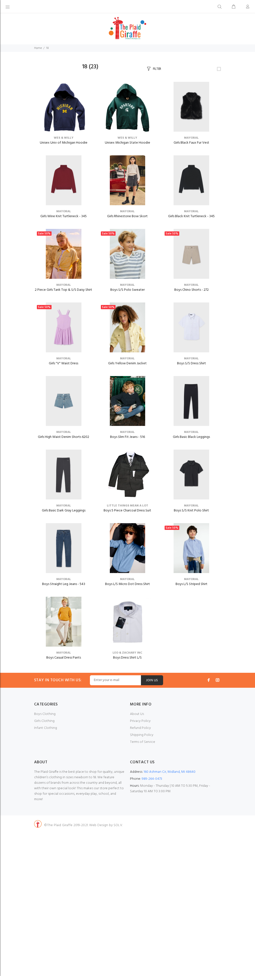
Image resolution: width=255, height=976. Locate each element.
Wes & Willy (63, 137)
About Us (137, 714)
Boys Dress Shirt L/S (127, 658)
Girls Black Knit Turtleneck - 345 (191, 216)
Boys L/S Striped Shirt (191, 584)
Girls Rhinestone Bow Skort (127, 216)
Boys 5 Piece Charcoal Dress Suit (127, 510)
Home (38, 48)
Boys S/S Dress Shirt (191, 363)
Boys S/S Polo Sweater (127, 290)
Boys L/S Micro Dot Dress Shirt (127, 584)
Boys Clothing (45, 714)
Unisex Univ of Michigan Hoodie (63, 143)
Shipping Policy (141, 735)
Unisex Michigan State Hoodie (127, 143)
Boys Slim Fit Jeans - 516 (127, 437)
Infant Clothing (45, 728)
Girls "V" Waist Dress (63, 363)
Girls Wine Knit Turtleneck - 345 (63, 216)
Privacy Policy (140, 721)
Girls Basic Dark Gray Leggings (63, 510)
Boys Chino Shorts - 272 (191, 290)
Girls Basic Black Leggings (191, 437)
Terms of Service (142, 742)
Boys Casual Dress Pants (63, 658)
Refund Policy (140, 728)
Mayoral (191, 137)
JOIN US (152, 680)
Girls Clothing (44, 721)
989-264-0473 (152, 779)
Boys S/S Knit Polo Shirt (191, 510)
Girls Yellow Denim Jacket (127, 363)
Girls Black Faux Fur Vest (191, 143)
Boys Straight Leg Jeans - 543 (63, 584)
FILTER (157, 69)
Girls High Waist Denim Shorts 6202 (63, 437)
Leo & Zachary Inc (127, 652)
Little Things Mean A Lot (127, 505)
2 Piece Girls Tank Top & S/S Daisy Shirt (63, 290)
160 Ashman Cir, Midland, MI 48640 (169, 772)
